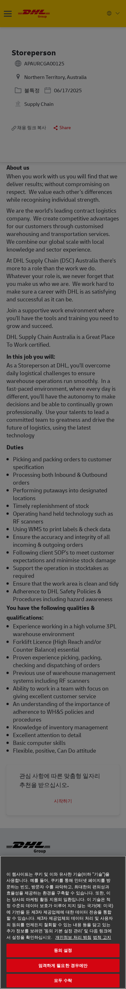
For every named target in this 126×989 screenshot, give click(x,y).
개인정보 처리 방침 (73, 937)
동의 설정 (63, 950)
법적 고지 (102, 937)
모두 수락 (63, 980)
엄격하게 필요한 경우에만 (63, 965)
